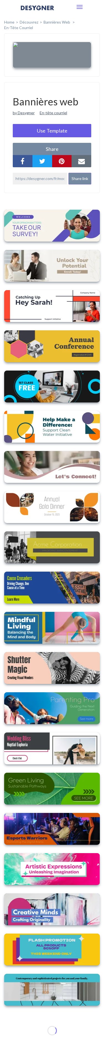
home (9, 22)
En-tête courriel (18, 27)
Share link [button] (80, 178)
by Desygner (24, 112)
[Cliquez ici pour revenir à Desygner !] (37, 12)
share (52, 149)
